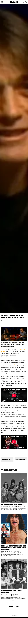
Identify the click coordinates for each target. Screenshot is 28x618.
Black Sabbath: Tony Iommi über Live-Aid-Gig (6, 460)
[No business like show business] (14, 574)
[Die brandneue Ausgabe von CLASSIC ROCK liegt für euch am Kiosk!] (14, 529)
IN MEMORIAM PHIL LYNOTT (12, 505)
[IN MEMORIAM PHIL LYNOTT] (14, 488)
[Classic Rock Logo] (14, 2)
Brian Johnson (22, 364)
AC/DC (10, 351)
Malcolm (3, 364)
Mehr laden (14, 607)
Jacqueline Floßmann (5, 320)
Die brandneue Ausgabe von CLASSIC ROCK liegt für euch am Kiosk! (13, 547)
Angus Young (11, 364)
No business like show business (11, 591)
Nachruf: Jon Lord (20, 459)
